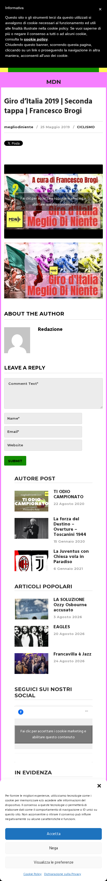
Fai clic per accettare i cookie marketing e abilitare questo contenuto (53, 202)
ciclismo (86, 127)
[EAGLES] (31, 636)
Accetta (54, 834)
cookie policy (36, 39)
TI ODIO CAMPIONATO (68, 494)
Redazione (50, 329)
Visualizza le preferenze (53, 862)
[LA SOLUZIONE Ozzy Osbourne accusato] (31, 609)
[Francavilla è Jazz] (31, 663)
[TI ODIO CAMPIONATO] (31, 501)
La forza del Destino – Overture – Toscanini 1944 (70, 527)
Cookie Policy (32, 874)
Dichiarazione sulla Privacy (62, 874)
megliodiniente (18, 127)
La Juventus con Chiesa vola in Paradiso (71, 557)
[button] (99, 785)
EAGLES (62, 627)
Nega (53, 848)
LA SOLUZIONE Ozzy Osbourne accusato (70, 605)
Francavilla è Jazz (72, 654)
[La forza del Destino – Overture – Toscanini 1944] (31, 528)
